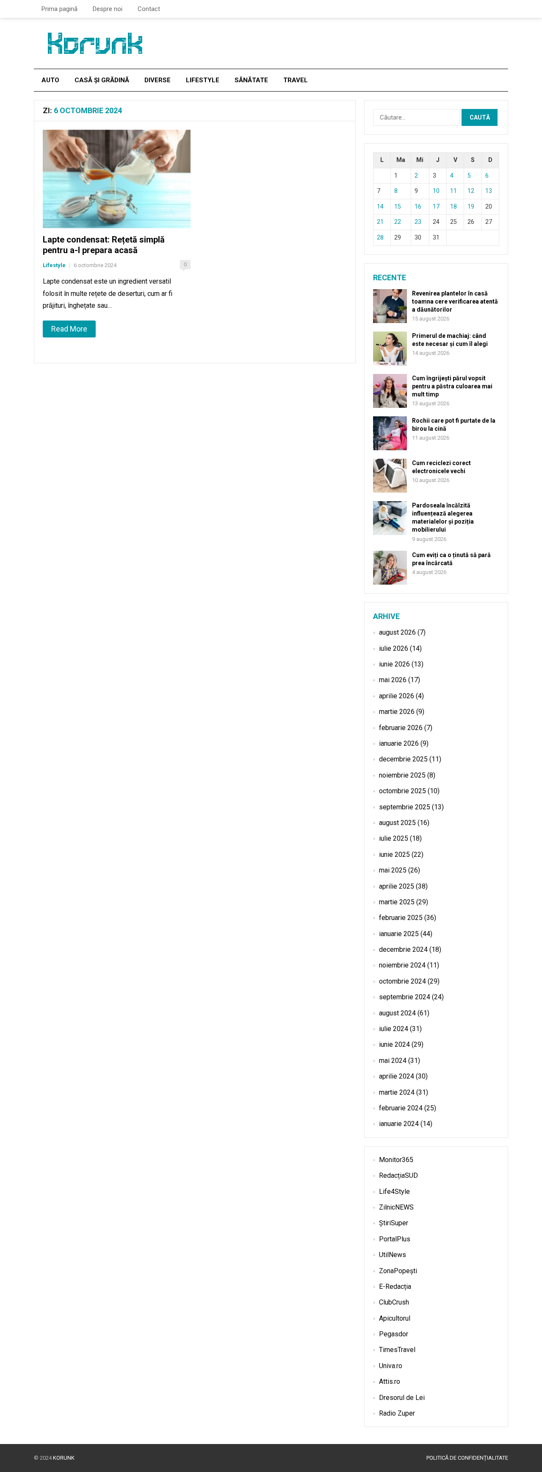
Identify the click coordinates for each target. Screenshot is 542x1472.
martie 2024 (397, 1092)
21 (380, 221)
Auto (50, 80)
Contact (149, 9)
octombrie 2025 (402, 791)
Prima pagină (59, 9)
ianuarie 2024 (399, 1124)
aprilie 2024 (396, 1076)
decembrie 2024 (403, 949)
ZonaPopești (398, 1271)
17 (436, 206)
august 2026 (397, 632)
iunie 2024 (394, 1044)
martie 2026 (397, 712)
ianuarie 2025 (399, 934)
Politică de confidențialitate (467, 1458)
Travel (295, 80)
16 (418, 206)
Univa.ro (390, 1366)
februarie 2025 (401, 918)
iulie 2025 (393, 838)
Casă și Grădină (102, 80)
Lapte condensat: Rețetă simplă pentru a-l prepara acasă (104, 244)
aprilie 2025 (396, 886)
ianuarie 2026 (399, 743)
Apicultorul (394, 1318)
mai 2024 (392, 1061)
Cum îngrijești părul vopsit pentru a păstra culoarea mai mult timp (452, 386)
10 (436, 190)
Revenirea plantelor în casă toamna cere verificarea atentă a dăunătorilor (455, 301)
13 (488, 190)
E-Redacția (395, 1286)
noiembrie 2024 (402, 965)
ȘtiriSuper (393, 1223)
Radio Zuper (397, 1413)
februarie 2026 (401, 728)
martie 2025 (397, 902)
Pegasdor (393, 1334)
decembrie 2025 (403, 759)
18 (453, 206)
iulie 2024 (393, 1029)
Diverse (157, 80)
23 (418, 221)
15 (397, 206)
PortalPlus (394, 1239)
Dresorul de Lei (402, 1398)
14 (380, 206)
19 (470, 206)
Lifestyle (202, 80)
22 (397, 221)
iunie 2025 (394, 854)
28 (380, 237)
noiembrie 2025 (402, 775)
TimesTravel (397, 1350)
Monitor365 (396, 1160)
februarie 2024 (401, 1108)
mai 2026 (392, 680)
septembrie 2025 (404, 807)
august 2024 (397, 1013)
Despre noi (107, 9)
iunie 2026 (394, 664)
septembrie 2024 (404, 997)
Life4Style (394, 1192)
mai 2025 (392, 870)
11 (453, 190)
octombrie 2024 (402, 981)
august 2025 (397, 823)
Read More (69, 328)
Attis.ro (389, 1381)
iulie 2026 (393, 648)
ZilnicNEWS (396, 1207)
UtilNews (392, 1255)
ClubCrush (394, 1302)
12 (470, 190)
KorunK (64, 1458)
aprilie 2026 (396, 696)
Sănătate (251, 80)
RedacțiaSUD (398, 1175)
